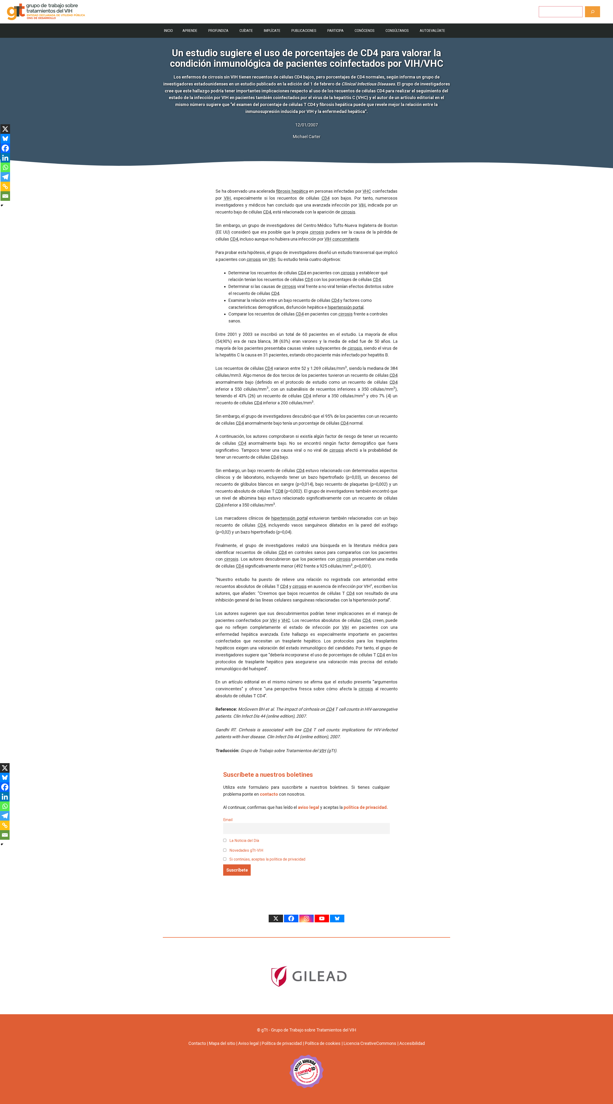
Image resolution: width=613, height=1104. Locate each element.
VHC (367, 191)
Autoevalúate (432, 31)
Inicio (168, 31)
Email (228, 819)
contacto (269, 794)
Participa (335, 31)
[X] (5, 129)
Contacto (197, 1043)
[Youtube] (322, 918)
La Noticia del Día (243, 840)
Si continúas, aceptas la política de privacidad (267, 859)
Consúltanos (397, 31)
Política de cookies (323, 1043)
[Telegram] (5, 177)
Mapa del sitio (222, 1043)
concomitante (345, 239)
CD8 (279, 491)
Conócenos (365, 31)
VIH (227, 198)
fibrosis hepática (292, 191)
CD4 (325, 198)
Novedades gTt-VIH (245, 850)
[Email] (5, 196)
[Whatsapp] (5, 167)
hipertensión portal (345, 307)
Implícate (272, 31)
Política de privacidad (282, 1043)
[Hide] (2, 205)
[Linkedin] (5, 158)
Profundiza (218, 31)
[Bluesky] (5, 138)
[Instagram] (306, 918)
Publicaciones (303, 31)
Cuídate (246, 31)
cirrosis (348, 211)
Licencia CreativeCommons (370, 1043)
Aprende (189, 31)
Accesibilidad (412, 1043)
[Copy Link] (5, 186)
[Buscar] (592, 11)
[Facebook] (5, 148)
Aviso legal (248, 1043)
